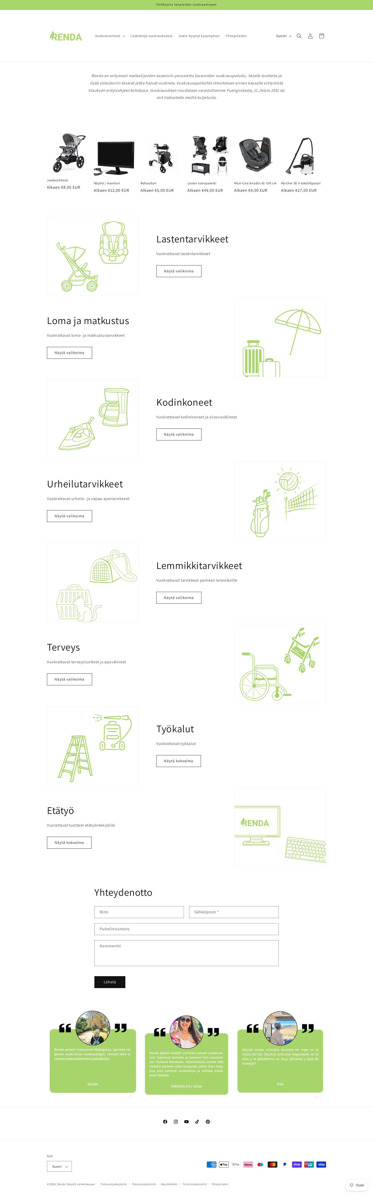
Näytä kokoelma (178, 760)
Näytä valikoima (179, 271)
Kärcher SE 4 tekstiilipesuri (301, 183)
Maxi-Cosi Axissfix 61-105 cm (255, 183)
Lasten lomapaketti (202, 183)
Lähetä (110, 981)
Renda (61, 1184)
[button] (109, 35)
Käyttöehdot (169, 1184)
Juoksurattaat (57, 180)
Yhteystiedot (220, 1184)
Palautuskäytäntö (144, 1184)
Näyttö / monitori (107, 183)
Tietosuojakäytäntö (113, 1184)
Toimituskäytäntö (195, 1184)
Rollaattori (149, 183)
